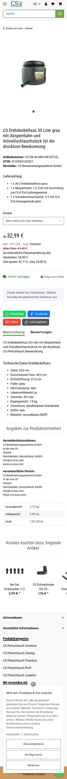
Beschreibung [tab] (14, 332)
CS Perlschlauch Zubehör (19, 675)
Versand (35, 244)
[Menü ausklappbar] (5, 2)
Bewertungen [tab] (41, 332)
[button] (46, 4)
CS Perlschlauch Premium (20, 660)
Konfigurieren (33, 754)
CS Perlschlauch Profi (17, 668)
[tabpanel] (33, 73)
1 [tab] (33, 111)
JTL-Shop (39, 774)
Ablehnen (33, 765)
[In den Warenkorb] (6, 40)
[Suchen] (59, 14)
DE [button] (35, 4)
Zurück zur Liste (14, 28)
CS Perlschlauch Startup (19, 653)
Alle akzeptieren (33, 743)
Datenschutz (31, 734)
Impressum (13, 734)
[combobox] (33, 221)
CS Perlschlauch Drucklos (20, 646)
